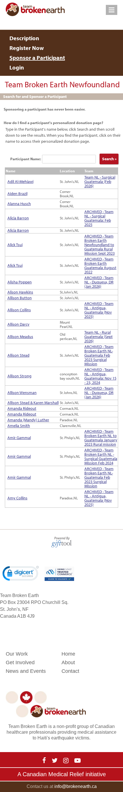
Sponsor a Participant (37, 57)
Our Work (17, 654)
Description (24, 38)
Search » (109, 158)
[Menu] (111, 10)
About (68, 662)
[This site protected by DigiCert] (20, 573)
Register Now (26, 47)
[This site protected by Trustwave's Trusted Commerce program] (59, 573)
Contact (70, 671)
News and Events (26, 671)
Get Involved (20, 662)
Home (68, 654)
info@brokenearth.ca (75, 786)
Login (16, 67)
